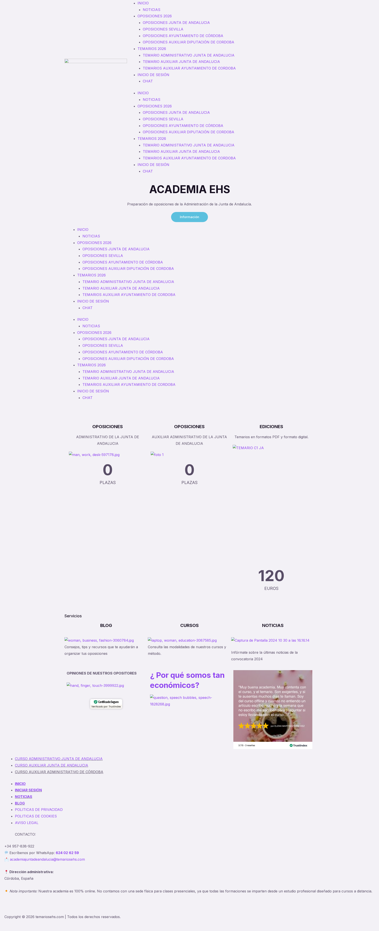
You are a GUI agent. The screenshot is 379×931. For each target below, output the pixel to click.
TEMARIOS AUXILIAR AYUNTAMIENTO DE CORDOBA (189, 68)
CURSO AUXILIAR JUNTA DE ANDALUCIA (51, 765)
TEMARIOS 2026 (152, 48)
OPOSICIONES (107, 426)
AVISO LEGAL (26, 823)
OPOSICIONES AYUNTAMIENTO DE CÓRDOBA (183, 36)
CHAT (148, 81)
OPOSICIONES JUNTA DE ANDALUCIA (176, 22)
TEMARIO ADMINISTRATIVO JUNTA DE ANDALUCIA (188, 55)
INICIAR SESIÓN (28, 790)
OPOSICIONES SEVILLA (163, 29)
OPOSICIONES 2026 (155, 16)
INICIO (143, 3)
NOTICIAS (151, 9)
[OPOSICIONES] (107, 418)
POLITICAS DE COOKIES (36, 816)
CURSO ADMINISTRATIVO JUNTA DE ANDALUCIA (59, 759)
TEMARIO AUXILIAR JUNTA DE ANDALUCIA (181, 61)
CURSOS (189, 625)
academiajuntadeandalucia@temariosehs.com (47, 859)
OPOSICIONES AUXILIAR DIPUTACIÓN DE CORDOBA (188, 42)
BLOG (106, 625)
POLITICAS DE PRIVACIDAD (39, 809)
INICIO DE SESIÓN (153, 75)
